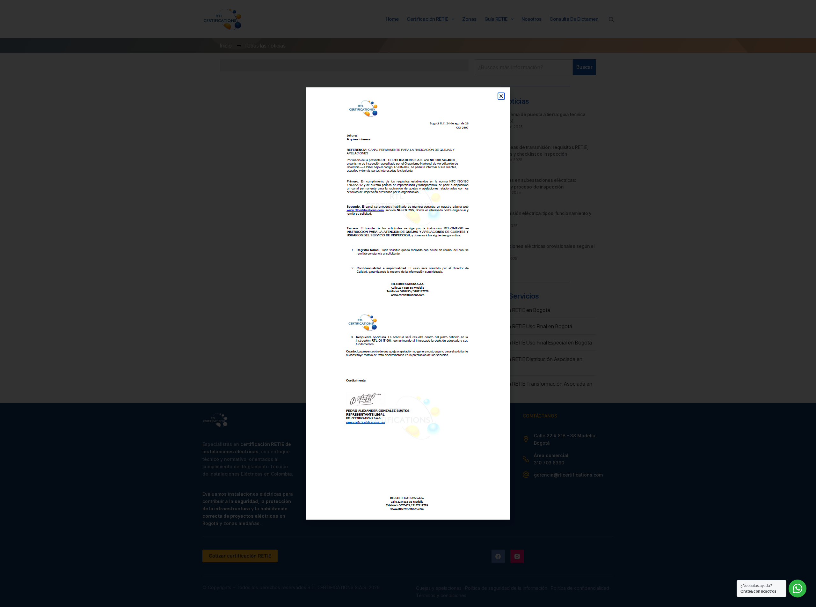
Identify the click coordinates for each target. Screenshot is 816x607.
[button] (501, 96)
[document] (408, 303)
